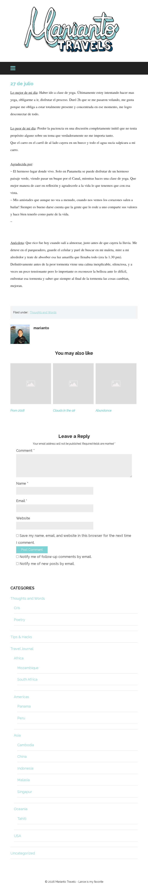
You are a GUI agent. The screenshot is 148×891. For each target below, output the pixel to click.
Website (23, 518)
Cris (17, 608)
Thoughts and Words (43, 312)
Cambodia (25, 745)
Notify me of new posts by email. (47, 564)
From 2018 (17, 410)
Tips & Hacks (21, 637)
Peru (21, 718)
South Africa (27, 679)
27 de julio (21, 83)
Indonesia (25, 768)
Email (21, 501)
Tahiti (21, 819)
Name (22, 483)
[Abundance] (116, 403)
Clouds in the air (64, 410)
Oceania (20, 809)
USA (17, 836)
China (22, 757)
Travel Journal (21, 649)
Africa (19, 658)
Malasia (23, 780)
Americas (21, 697)
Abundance (104, 410)
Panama (24, 706)
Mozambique (28, 668)
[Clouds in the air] (73, 403)
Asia (17, 735)
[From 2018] (30, 403)
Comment (25, 450)
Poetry (19, 620)
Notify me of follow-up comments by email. (56, 557)
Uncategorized (22, 853)
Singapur (24, 792)
